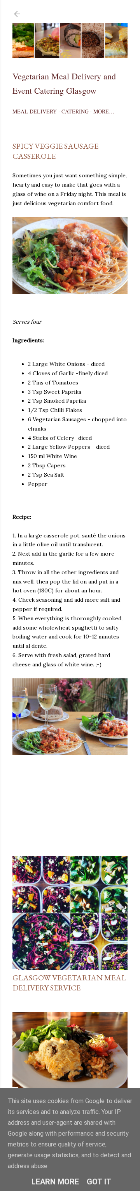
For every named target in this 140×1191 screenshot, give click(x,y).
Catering (75, 111)
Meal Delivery (34, 111)
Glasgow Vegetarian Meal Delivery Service (69, 983)
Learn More (55, 1181)
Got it (99, 1181)
